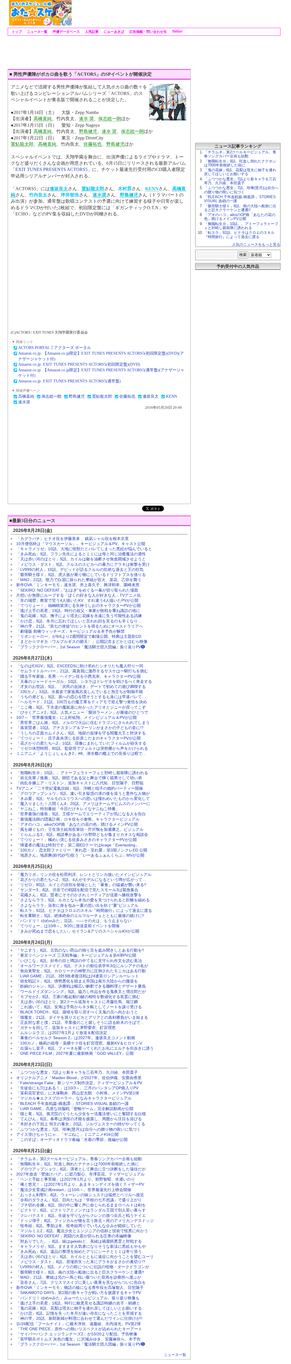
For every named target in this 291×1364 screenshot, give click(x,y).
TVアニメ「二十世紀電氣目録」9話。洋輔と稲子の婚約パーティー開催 (79, 788)
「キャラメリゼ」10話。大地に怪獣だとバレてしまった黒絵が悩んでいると (84, 549)
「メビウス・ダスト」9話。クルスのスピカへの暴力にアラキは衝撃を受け (83, 564)
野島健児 (88, 131)
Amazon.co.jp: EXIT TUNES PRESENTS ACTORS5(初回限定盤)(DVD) (79, 364)
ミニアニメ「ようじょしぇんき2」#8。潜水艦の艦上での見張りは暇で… (81, 753)
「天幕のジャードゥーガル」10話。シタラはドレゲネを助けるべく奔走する (84, 681)
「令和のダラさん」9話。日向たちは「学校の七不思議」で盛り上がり (79, 1200)
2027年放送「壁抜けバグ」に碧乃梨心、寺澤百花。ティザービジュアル (80, 1174)
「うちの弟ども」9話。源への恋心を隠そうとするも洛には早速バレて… (81, 696)
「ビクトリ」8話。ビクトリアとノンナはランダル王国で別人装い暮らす (81, 1210)
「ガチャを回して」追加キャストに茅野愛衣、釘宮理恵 (66, 1027)
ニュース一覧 (36, 32)
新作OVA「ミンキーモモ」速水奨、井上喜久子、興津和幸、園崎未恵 (78, 585)
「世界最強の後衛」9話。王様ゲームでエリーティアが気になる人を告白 (81, 814)
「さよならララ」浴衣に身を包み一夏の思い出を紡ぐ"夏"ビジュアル (77, 905)
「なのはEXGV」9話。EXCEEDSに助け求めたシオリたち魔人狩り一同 (79, 666)
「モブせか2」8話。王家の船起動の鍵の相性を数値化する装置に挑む (78, 996)
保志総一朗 (109, 118)
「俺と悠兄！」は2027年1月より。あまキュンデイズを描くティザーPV (80, 1184)
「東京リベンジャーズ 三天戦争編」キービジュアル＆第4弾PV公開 (76, 955)
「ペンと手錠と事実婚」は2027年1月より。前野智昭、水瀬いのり (75, 1179)
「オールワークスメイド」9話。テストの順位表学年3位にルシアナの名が (82, 965)
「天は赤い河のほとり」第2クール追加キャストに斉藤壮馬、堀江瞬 (77, 1001)
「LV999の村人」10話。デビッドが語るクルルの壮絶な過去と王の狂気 (80, 569)
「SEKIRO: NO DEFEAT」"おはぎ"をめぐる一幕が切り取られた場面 (77, 590)
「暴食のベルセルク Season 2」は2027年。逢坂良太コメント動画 (75, 1037)
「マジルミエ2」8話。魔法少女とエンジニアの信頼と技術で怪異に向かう (82, 1231)
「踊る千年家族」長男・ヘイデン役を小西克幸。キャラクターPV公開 (78, 676)
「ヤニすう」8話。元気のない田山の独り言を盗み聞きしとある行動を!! (80, 950)
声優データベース (66, 32)
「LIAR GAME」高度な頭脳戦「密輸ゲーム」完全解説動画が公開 (74, 1108)
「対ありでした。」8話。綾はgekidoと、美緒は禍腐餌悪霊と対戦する (79, 1241)
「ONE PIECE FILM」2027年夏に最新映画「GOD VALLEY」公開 (75, 1053)
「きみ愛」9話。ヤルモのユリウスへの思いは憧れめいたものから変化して (83, 798)
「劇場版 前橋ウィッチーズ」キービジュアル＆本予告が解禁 (70, 631)
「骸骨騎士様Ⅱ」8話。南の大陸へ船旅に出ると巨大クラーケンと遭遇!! (80, 1272)
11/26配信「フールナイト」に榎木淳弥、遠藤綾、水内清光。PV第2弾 (78, 1323)
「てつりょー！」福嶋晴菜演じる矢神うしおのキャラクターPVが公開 (78, 605)
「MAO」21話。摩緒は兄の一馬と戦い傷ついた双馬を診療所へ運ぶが (78, 1277)
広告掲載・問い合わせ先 (147, 32)
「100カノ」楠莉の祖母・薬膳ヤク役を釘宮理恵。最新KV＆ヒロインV (79, 1043)
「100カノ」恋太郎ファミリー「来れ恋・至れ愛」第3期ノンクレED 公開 (81, 850)
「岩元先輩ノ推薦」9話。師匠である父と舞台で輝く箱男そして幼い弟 (79, 778)
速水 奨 (86, 118)
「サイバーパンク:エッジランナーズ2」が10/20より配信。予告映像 (76, 1334)
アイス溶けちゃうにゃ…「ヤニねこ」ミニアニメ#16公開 (67, 1134)
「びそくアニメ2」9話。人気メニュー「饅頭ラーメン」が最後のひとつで (82, 712)
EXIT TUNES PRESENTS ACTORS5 (51, 169)
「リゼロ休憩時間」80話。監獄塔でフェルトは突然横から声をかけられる (82, 748)
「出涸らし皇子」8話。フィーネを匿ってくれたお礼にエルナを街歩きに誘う (85, 1048)
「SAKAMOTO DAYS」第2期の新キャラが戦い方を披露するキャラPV (78, 1292)
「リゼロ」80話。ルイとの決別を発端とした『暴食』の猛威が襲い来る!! (81, 884)
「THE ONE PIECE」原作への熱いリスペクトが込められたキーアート (79, 1329)
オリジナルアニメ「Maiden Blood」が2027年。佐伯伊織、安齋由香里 (79, 1077)
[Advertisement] (175, 13)
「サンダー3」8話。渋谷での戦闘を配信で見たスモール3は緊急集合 (77, 890)
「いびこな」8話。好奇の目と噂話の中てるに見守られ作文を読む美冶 (79, 960)
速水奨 (99, 194)
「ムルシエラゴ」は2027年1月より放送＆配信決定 (61, 1032)
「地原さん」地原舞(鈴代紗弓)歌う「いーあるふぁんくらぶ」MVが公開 (80, 855)
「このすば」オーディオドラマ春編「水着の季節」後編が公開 (72, 1139)
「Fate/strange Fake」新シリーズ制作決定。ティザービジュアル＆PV (79, 1083)
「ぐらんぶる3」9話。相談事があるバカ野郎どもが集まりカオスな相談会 (82, 834)
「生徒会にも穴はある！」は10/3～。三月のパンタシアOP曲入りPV (77, 1088)
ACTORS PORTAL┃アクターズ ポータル (54, 348)
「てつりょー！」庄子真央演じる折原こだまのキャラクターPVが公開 (78, 738)
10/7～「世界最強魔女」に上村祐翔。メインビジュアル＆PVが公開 (76, 717)
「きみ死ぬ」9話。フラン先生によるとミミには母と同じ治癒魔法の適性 (81, 554)
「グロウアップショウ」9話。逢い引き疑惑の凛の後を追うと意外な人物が (83, 793)
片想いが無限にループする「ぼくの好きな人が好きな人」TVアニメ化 (78, 595)
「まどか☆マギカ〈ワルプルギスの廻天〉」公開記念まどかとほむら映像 (81, 641)
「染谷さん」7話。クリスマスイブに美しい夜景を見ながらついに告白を (81, 1282)
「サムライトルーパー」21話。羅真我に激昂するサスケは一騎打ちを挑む (82, 671)
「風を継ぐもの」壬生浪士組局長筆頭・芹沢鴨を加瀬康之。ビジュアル (80, 829)
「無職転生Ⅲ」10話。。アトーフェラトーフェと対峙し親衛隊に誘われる (82, 772)
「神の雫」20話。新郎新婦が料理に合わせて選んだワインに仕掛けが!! (79, 1318)
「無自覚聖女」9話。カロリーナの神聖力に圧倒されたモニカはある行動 (81, 971)
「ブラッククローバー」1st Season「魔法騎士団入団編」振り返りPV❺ (80, 1344)
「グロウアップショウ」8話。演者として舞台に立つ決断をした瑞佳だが (81, 1169)
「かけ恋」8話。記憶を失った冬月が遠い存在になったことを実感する (79, 1313)
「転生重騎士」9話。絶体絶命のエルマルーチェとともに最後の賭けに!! (80, 915)
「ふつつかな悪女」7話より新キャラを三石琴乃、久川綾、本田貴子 (77, 1072)
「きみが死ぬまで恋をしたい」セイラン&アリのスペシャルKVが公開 (77, 931)
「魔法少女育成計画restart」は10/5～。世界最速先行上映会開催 (73, 1189)
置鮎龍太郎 (22, 144)
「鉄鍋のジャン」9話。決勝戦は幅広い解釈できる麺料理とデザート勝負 (81, 986)
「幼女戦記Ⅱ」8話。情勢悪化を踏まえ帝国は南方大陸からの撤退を (77, 981)
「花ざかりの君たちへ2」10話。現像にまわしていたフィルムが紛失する (81, 743)
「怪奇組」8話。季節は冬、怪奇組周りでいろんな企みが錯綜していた (79, 1225)
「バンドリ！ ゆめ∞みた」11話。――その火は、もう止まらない (74, 920)
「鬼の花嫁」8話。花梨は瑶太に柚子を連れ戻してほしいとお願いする (79, 1308)
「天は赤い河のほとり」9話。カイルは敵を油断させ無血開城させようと (81, 559)
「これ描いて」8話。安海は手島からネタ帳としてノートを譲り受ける (79, 1007)
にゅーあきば (113, 32)
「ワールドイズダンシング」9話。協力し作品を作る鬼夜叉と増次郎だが (81, 991)
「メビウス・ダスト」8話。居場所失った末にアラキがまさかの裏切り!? (80, 1261)
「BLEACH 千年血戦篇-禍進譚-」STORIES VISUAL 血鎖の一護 (72, 1103)
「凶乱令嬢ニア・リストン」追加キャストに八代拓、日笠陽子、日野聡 (80, 783)
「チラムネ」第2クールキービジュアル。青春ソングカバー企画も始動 (79, 1159)
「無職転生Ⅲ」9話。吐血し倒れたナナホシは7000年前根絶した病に (77, 1164)
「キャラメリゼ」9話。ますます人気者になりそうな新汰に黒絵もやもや (81, 1246)
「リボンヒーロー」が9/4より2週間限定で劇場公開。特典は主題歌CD (78, 636)
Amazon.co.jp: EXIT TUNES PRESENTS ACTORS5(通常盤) (69, 381)
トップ (16, 32)
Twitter (177, 31)
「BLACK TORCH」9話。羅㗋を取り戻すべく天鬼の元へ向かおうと (77, 1012)
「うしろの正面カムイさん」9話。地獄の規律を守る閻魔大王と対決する (81, 733)
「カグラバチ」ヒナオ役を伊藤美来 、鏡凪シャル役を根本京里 (72, 538)
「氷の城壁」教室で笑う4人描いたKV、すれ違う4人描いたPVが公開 (77, 600)
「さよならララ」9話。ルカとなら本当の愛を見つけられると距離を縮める (83, 900)
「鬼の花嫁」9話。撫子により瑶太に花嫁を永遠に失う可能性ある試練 (79, 615)
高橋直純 (43, 118)
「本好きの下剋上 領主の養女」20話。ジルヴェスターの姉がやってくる (80, 1124)
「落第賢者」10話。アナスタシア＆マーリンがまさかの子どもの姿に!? (80, 727)
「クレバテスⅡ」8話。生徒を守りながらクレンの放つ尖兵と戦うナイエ (81, 1215)
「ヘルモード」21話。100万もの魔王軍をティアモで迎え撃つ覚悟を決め (81, 702)
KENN (152, 188)
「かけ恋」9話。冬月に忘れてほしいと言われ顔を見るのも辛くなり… (79, 621)
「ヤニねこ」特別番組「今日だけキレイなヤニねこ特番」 (68, 808)
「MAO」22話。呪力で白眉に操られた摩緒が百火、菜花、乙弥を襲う (78, 579)
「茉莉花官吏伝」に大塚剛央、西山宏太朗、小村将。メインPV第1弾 (77, 1093)
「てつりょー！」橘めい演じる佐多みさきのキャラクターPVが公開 (76, 839)
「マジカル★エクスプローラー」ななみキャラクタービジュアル (74, 1098)
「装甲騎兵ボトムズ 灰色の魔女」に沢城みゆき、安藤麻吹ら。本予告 (78, 1339)
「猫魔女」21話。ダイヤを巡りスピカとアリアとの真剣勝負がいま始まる (82, 1017)
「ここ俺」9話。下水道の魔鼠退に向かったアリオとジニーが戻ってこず (81, 707)
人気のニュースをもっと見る (256, 244)
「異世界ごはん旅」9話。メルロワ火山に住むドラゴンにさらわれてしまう (83, 722)
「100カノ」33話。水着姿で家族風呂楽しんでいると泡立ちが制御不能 (79, 691)
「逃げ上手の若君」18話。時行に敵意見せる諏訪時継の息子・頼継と (78, 1303)
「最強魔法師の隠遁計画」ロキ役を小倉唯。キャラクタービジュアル (78, 819)
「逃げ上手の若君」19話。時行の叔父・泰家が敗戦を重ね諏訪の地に (78, 610)
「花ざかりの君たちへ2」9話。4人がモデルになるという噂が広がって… (81, 879)
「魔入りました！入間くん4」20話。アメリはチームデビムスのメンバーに (83, 803)
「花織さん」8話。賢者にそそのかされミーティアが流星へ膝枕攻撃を (79, 895)
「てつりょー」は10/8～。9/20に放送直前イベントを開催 (68, 926)
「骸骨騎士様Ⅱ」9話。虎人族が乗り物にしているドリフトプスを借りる (81, 574)
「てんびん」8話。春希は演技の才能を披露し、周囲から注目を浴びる (79, 1119)
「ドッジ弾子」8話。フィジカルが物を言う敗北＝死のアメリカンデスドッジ (85, 1220)
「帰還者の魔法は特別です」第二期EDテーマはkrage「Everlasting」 (77, 845)
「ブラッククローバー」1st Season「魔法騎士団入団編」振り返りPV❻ (80, 647)
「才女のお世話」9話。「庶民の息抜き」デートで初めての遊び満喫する (81, 686)
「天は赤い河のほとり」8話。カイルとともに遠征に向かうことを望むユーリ (85, 1256)
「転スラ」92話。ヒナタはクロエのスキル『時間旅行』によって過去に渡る (84, 910)
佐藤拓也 (93, 144)
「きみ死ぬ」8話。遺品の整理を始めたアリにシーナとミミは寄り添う (79, 1251)
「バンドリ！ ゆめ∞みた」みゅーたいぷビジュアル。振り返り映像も (78, 1298)
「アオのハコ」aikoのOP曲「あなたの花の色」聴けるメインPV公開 (77, 824)
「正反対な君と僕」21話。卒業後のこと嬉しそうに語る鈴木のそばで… (80, 1022)
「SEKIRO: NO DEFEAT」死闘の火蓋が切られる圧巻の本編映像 (73, 1236)
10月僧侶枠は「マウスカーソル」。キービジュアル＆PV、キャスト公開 (80, 543)
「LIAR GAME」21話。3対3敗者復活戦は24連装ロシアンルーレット (77, 976)
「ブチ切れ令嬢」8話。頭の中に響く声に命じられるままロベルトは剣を (81, 1205)
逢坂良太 (59, 188)
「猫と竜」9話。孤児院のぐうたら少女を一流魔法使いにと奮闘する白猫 (81, 1113)
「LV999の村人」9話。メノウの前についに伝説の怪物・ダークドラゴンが (82, 1267)
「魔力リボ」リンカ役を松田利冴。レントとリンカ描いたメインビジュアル (83, 874)
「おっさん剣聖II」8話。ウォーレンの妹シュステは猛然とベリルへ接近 (80, 1195)
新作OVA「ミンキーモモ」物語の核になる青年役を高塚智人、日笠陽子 (80, 1287)
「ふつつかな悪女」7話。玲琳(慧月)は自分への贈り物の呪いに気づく (78, 1129)
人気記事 (91, 32)
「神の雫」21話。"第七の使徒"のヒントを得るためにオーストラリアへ (79, 626)
